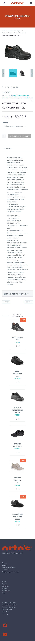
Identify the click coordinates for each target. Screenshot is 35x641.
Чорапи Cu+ (5, 569)
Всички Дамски (19, 33)
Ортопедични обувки (14, 31)
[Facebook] (2, 87)
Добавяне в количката (20, 136)
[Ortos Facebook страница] (5, 625)
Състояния (5, 586)
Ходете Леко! (6, 590)
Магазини (5, 611)
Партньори (5, 614)
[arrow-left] (3, 73)
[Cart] (4, 3)
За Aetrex (5, 584)
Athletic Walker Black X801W (17, 410)
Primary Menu (31, 2)
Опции (16, 346)
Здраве (4, 588)
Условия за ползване (8, 602)
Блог (3, 593)
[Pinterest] (8, 87)
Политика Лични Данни (9, 605)
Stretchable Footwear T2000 (17, 516)
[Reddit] (17, 87)
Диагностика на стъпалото (10, 572)
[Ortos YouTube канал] (5, 634)
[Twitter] (5, 87)
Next (28, 302)
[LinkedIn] (14, 87)
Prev (7, 302)
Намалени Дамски (26, 98)
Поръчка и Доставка (8, 607)
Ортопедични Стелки (8, 567)
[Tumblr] (11, 87)
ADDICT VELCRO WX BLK (17, 373)
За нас (4, 581)
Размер (5, 122)
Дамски (4, 563)
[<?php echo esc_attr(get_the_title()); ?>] (19, 346)
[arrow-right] (32, 73)
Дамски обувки (7, 33)
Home (4, 31)
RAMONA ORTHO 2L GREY (17, 480)
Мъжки (4, 565)
